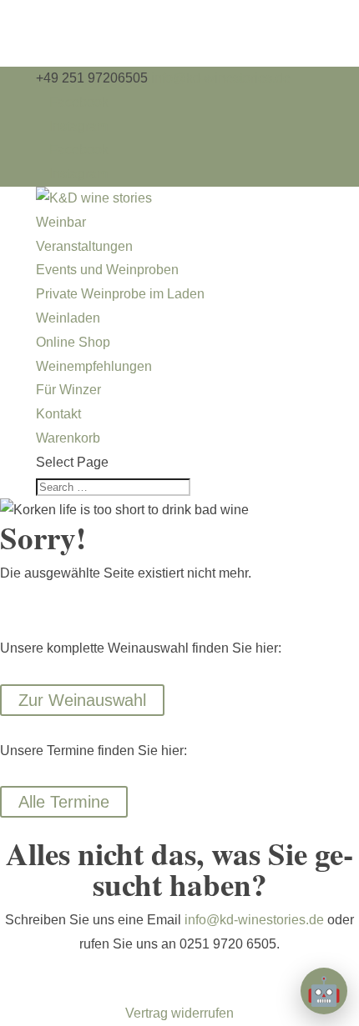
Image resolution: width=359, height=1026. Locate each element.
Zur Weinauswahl (82, 700)
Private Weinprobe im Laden (120, 294)
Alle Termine (63, 802)
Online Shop (73, 342)
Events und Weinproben (107, 270)
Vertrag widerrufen (179, 1013)
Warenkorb (68, 438)
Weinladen (68, 318)
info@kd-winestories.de (254, 920)
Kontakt (58, 414)
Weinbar (61, 222)
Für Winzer (68, 390)
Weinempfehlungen (94, 366)
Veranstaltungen (84, 246)
